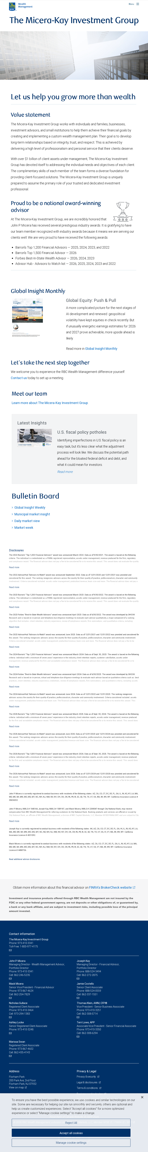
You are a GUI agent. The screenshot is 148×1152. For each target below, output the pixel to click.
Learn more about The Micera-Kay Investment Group (50, 403)
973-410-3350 (93, 1029)
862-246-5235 (22, 975)
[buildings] (74, 55)
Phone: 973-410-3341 (21, 943)
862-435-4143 (22, 1052)
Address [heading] (14, 1071)
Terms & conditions (87, 1088)
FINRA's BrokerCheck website (110, 887)
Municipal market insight (32, 514)
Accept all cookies (71, 1133)
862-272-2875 (90, 975)
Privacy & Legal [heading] (86, 1071)
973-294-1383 (22, 1013)
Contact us (19, 378)
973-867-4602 (25, 1048)
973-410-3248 (25, 1029)
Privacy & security (86, 1076)
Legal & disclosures (87, 1082)
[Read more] (14, 567)
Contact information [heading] (22, 934)
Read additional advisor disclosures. (24, 859)
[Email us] (10, 950)
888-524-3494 (93, 971)
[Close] (142, 1097)
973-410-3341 (25, 971)
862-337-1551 (90, 994)
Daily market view (27, 521)
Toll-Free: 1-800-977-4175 (23, 946)
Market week (23, 527)
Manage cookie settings (71, 1142)
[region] (74, 1122)
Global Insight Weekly (29, 507)
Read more (65, 472)
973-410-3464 (25, 1010)
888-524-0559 (93, 990)
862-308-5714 (90, 1013)
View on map (16, 1087)
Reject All (71, 1123)
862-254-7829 (22, 994)
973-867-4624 (25, 990)
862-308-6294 (90, 1033)
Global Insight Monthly (101, 349)
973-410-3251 (93, 1010)
